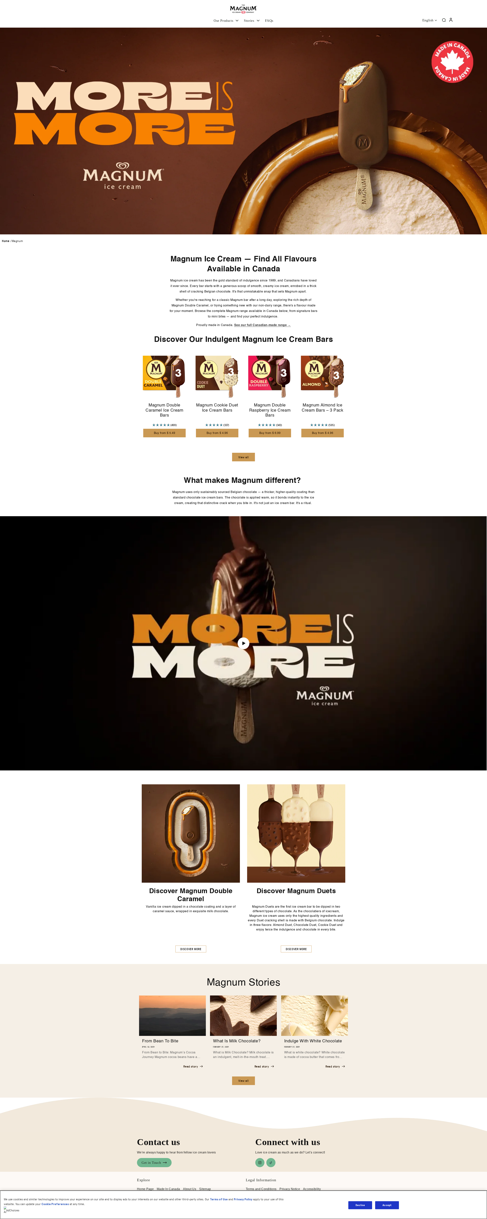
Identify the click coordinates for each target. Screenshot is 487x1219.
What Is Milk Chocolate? (236, 1041)
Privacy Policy (243, 1199)
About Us (189, 1189)
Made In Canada (168, 1189)
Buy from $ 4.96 (217, 433)
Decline (360, 1205)
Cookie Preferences (55, 1204)
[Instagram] (259, 1162)
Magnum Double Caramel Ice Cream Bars (164, 410)
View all (243, 457)
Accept (387, 1205)
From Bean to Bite (160, 1041)
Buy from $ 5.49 (164, 433)
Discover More (190, 949)
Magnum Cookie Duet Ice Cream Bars (217, 407)
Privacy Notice (289, 1189)
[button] (226, 21)
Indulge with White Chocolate (313, 1041)
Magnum (17, 241)
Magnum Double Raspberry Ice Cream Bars (269, 410)
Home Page (145, 1189)
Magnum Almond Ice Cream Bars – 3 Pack (322, 407)
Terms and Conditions (261, 1189)
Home (5, 241)
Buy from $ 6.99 (270, 433)
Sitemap (205, 1189)
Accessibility (312, 1189)
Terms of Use (219, 1199)
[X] (270, 1162)
